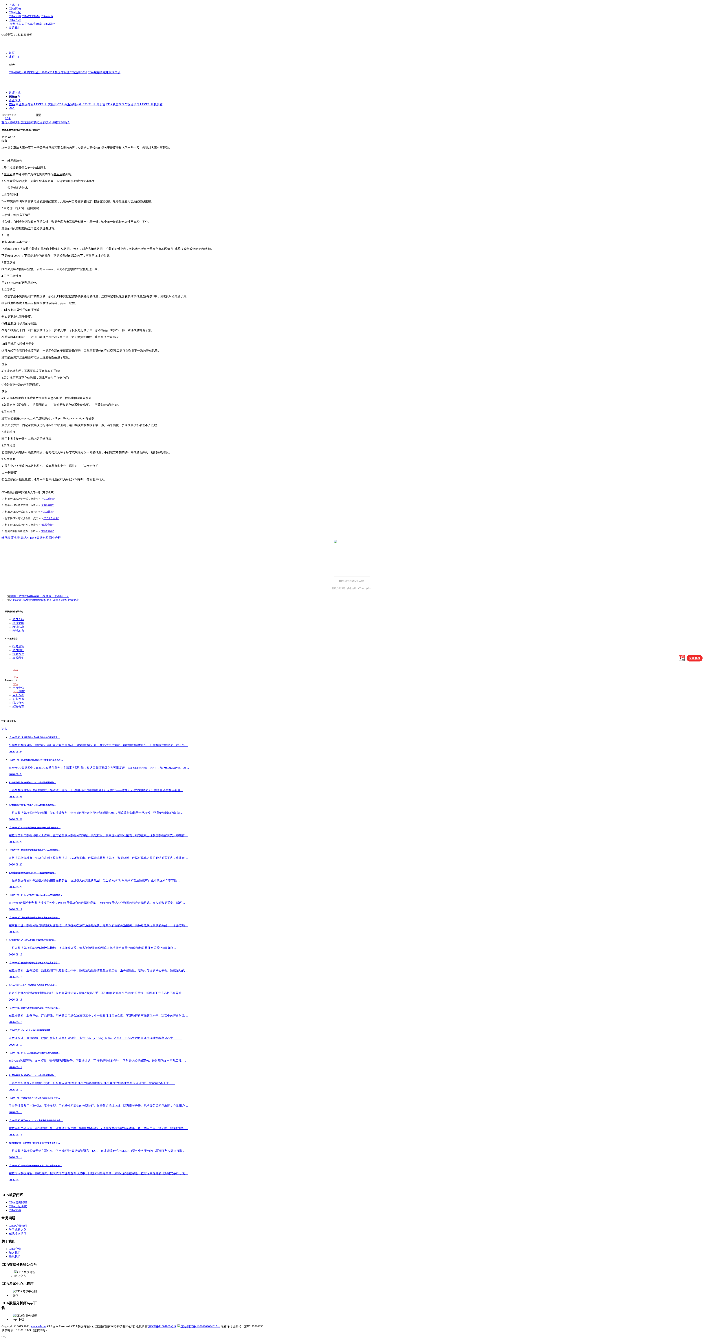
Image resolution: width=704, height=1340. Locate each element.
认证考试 (15, 92)
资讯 (12, 104)
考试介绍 (18, 619)
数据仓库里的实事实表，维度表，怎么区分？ (39, 596)
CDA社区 (15, 12)
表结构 (25, 537)
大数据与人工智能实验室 (26, 23)
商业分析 (7, 242)
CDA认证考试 (18, 1206)
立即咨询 (695, 658)
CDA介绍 (15, 1248)
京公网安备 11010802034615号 (200, 1326)
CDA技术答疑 (31, 16)
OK (3, 1336)
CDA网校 (15, 8)
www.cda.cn (38, 1326)
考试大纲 (18, 623)
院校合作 (15, 96)
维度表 (49, 147)
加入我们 (15, 1252)
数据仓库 (57, 221)
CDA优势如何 (18, 1225)
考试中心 (15, 4)
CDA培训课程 (18, 1202)
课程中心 (15, 56)
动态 (12, 108)
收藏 (4, 140)
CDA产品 (15, 20)
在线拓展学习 (17, 1233)
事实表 (61, 147)
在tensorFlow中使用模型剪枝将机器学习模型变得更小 (44, 600)
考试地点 (18, 630)
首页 (12, 53)
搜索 (38, 115)
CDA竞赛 (15, 16)
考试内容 (18, 626)
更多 (4, 728)
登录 (8, 118)
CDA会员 (47, 16)
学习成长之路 (17, 1229)
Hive (22, 337)
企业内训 (15, 100)
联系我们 (15, 27)
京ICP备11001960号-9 (162, 1326)
